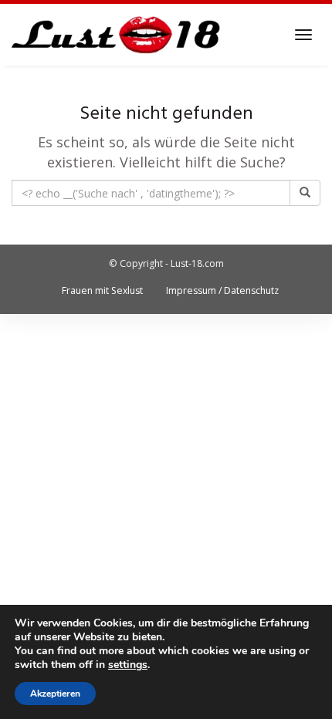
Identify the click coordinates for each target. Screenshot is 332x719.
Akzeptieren (55, 693)
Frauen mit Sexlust (102, 290)
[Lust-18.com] (116, 34)
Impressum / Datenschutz (222, 290)
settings (127, 665)
